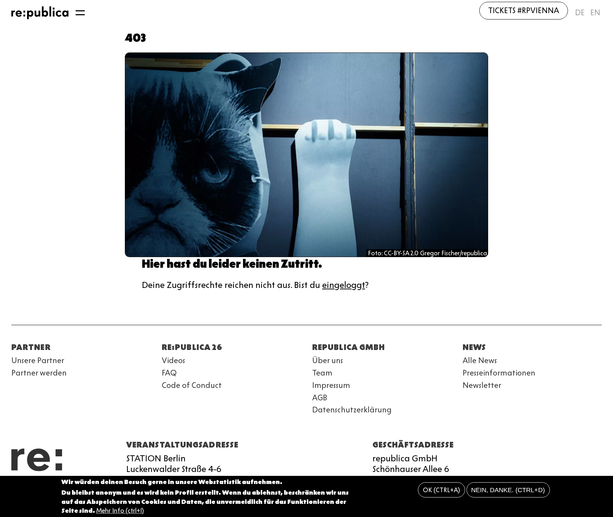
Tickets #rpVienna (523, 10)
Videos (173, 360)
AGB (319, 397)
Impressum (331, 385)
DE (580, 12)
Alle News (480, 360)
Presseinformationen (499, 373)
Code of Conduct (192, 385)
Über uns (327, 360)
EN (595, 12)
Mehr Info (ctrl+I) (120, 511)
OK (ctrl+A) (441, 490)
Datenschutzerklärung (352, 410)
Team (322, 373)
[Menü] (80, 13)
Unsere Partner (37, 360)
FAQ (169, 373)
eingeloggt (343, 284)
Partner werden (39, 373)
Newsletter (482, 385)
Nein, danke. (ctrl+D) (508, 490)
